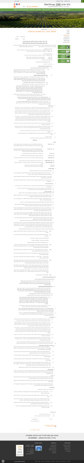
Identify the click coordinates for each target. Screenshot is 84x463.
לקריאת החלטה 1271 (51, 426)
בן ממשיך (57, 9)
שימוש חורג (68, 451)
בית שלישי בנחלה (67, 446)
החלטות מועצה (66, 35)
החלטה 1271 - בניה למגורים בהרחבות (42, 31)
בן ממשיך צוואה (53, 445)
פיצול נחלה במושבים (66, 445)
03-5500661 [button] (33, 6)
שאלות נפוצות (66, 40)
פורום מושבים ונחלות (24, 9)
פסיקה (68, 31)
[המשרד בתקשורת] (64, 47)
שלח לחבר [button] (32, 429)
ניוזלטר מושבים (66, 42)
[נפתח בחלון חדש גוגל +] (19, 4)
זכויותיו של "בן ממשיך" (52, 449)
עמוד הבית (67, 9)
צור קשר (16, 9)
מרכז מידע (32, 9)
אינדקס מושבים (66, 38)
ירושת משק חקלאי (46, 9)
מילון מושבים (66, 37)
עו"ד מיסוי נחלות (67, 448)
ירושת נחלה (54, 451)
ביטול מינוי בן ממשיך (52, 448)
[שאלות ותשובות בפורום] (64, 56)
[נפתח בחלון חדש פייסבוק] (17, 4)
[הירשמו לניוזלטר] (64, 61)
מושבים (62, 9)
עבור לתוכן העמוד (42, 3)
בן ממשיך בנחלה (53, 446)
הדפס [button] (37, 429)
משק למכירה (54, 452)
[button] (3, 461)
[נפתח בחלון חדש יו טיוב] (14, 4)
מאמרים (67, 33)
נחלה (53, 9)
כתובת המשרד (38, 443)
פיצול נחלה (38, 9)
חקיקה (68, 30)
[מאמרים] (64, 52)
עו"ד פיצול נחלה (67, 449)
